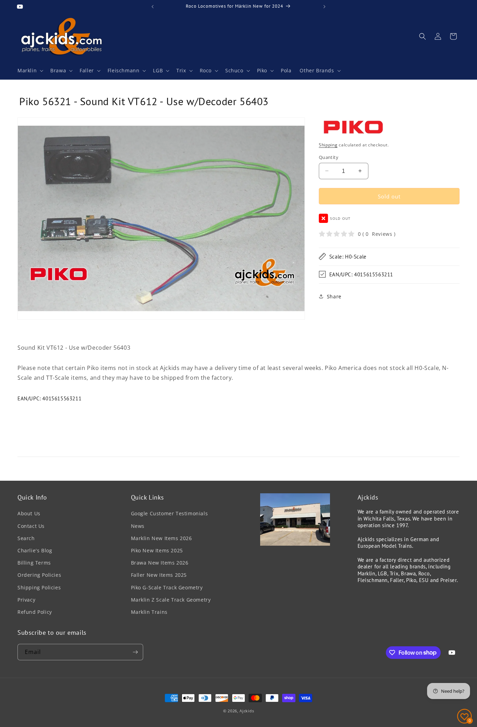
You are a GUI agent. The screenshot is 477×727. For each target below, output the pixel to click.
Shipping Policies (39, 587)
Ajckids (247, 710)
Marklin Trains (149, 612)
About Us (29, 513)
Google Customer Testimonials (169, 513)
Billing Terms (34, 562)
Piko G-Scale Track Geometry (167, 587)
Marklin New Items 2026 (161, 538)
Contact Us (31, 526)
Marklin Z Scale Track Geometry (171, 599)
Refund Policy (34, 612)
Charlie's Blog (34, 550)
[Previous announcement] (152, 6)
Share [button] (334, 296)
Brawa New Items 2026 (160, 562)
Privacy (26, 599)
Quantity (328, 157)
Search (26, 538)
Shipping (328, 145)
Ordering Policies (39, 575)
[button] (29, 70)
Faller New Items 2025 (159, 575)
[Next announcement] (324, 6)
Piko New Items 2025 (157, 550)
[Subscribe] (135, 652)
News (138, 526)
